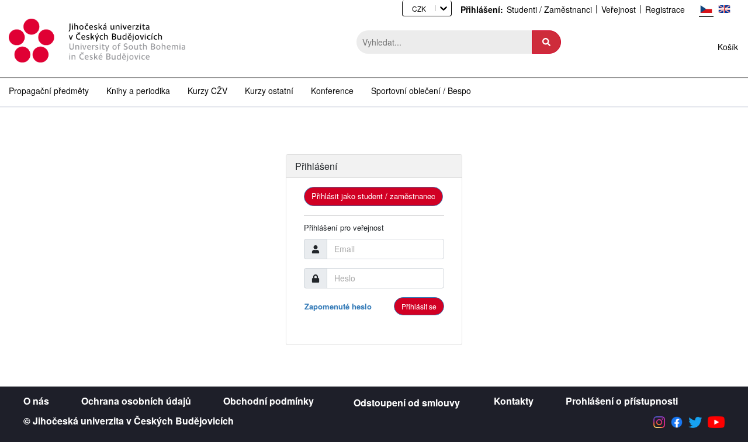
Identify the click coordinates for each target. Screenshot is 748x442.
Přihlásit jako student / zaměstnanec (373, 195)
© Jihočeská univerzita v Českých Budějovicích (128, 421)
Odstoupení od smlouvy (407, 402)
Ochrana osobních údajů (136, 401)
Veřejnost (618, 9)
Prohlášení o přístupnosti (622, 401)
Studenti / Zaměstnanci (549, 9)
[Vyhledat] (546, 42)
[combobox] (408, 8)
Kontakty (514, 401)
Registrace (665, 9)
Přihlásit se (419, 306)
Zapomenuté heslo (338, 306)
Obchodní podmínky (268, 401)
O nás (36, 401)
